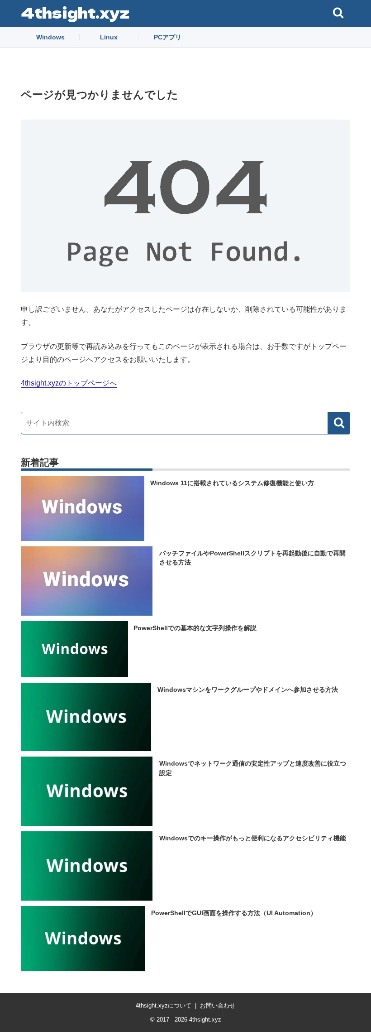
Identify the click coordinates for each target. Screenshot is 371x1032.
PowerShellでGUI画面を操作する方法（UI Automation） (234, 912)
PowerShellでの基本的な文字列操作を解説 (195, 628)
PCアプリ (167, 37)
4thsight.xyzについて (163, 1005)
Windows (50, 37)
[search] (339, 423)
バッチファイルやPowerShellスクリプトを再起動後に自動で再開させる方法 (252, 558)
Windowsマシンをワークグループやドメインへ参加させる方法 (247, 690)
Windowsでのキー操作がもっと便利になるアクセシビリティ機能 (252, 838)
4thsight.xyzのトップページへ (69, 383)
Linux (109, 37)
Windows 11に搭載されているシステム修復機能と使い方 (232, 483)
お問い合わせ (217, 1005)
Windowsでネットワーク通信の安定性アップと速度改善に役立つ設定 (252, 768)
